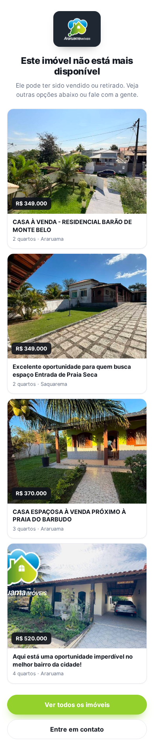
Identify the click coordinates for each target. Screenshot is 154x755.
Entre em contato (77, 729)
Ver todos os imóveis (77, 705)
